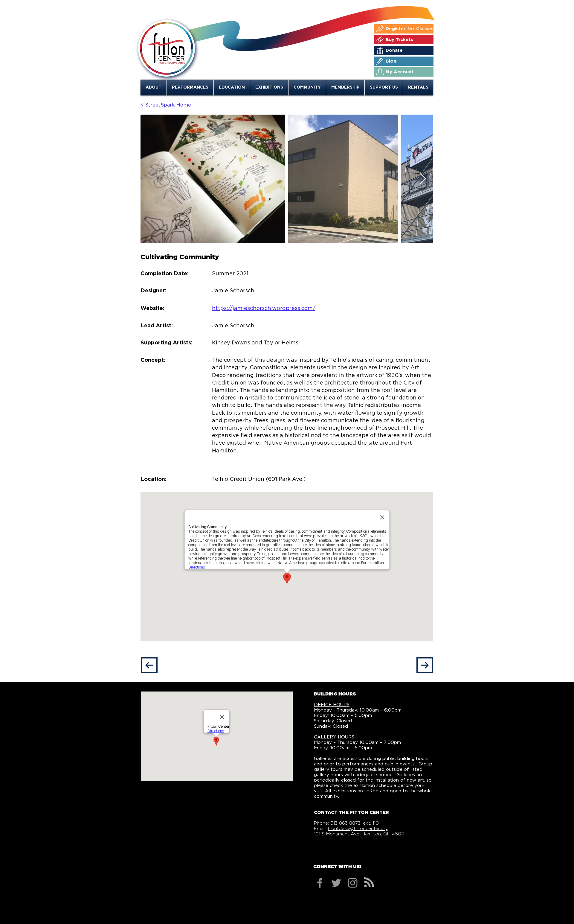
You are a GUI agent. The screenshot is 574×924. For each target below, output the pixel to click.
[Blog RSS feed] (369, 882)
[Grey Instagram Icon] (352, 882)
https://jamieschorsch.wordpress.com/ (263, 308)
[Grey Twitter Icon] (336, 882)
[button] (153, 87)
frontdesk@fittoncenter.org (358, 828)
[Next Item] (422, 179)
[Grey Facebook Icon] (319, 882)
